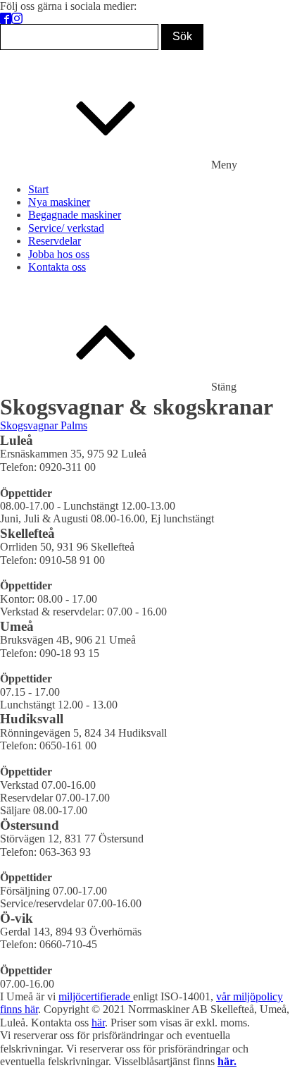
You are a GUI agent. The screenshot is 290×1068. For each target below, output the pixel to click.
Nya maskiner (59, 202)
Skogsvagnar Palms (43, 425)
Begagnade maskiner (74, 215)
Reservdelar (54, 241)
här (98, 1023)
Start (38, 189)
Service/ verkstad (66, 228)
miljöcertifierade (95, 996)
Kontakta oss (57, 267)
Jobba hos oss (58, 254)
